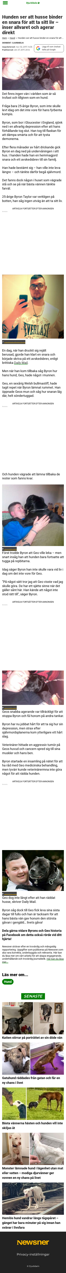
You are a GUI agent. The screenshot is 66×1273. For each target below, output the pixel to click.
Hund (12, 38)
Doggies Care (10, 549)
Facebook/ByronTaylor (14, 342)
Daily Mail (21, 363)
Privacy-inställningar (33, 1254)
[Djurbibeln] (33, 3)
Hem (4, 38)
